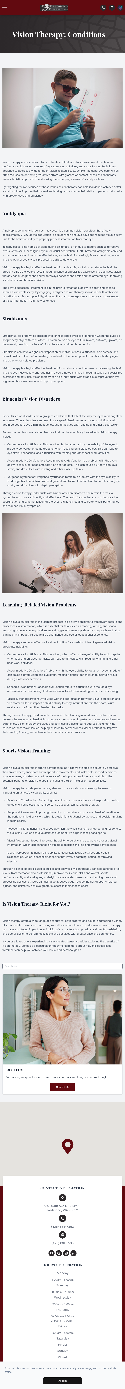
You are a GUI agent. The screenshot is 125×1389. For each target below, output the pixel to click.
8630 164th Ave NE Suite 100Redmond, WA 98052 (62, 1208)
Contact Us (62, 1087)
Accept (62, 1380)
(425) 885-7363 (62, 1226)
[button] (5, 7)
